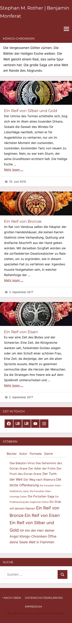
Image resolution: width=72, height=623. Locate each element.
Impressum (33, 606)
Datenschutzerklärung (44, 597)
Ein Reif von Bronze (22, 221)
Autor (23, 454)
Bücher (12, 454)
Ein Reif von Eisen (21, 332)
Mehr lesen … (13, 169)
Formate (36, 454)
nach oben (12, 597)
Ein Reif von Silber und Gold (30, 110)
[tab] (12, 454)
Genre (48, 454)
